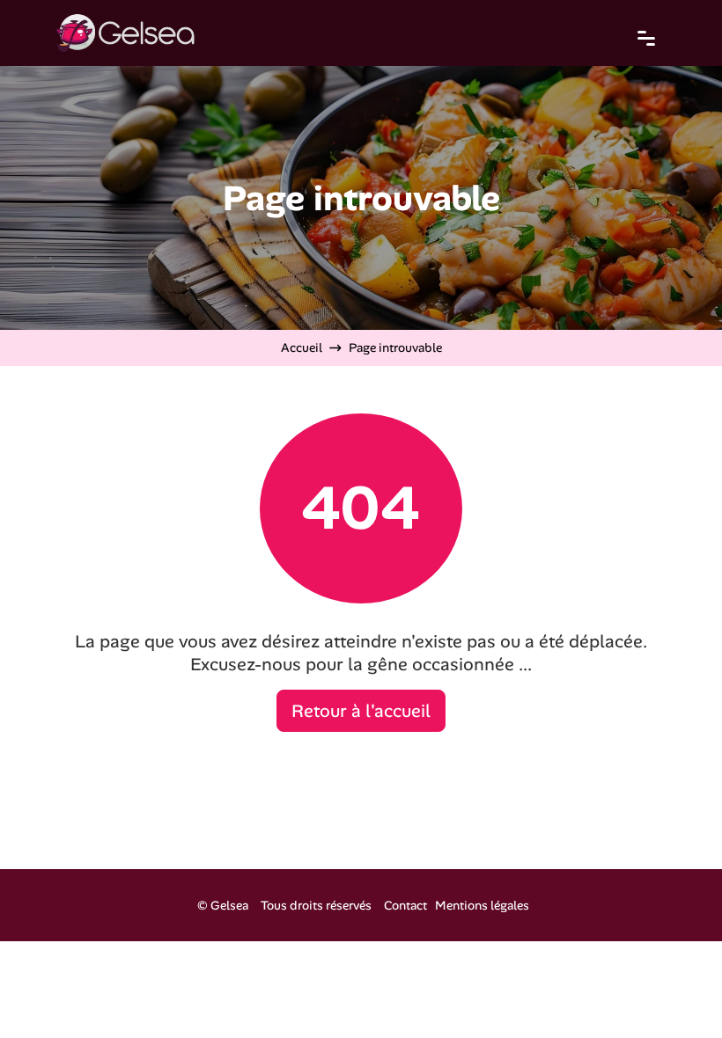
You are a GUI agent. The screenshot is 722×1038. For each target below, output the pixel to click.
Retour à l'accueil (361, 710)
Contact (405, 905)
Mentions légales (482, 905)
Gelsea (229, 905)
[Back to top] (674, 990)
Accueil (301, 347)
